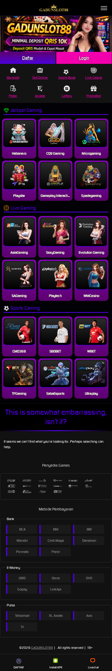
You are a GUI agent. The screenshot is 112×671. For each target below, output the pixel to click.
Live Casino (93, 77)
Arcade (40, 96)
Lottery (67, 96)
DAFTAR (19, 667)
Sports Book (67, 77)
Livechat (93, 667)
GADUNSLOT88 (42, 648)
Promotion (93, 96)
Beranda (13, 77)
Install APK (55, 667)
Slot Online (40, 77)
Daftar (28, 58)
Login (84, 58)
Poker (13, 96)
